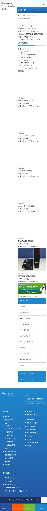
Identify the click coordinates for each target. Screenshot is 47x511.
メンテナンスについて (11, 451)
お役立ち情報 (11, 445)
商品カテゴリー (9, 420)
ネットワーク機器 (26, 359)
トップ (7, 416)
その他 (22, 365)
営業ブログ (10, 425)
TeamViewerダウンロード (13, 488)
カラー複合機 (24, 330)
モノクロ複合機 (25, 336)
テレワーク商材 (25, 318)
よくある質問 (9, 458)
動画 (6, 448)
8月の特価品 (24, 312)
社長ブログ (10, 432)
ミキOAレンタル (10, 484)
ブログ (7, 423)
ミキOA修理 (8, 481)
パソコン (34, 15)
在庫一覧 (25, 15)
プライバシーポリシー (11, 478)
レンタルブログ (11, 438)
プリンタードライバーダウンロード (16, 491)
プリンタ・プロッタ (26, 342)
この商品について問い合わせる (29, 39)
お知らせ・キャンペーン (14, 428)
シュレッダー (24, 354)
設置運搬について (10, 455)
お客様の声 (10, 442)
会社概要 (7, 461)
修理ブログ (10, 435)
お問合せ (7, 464)
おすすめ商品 (24, 324)
